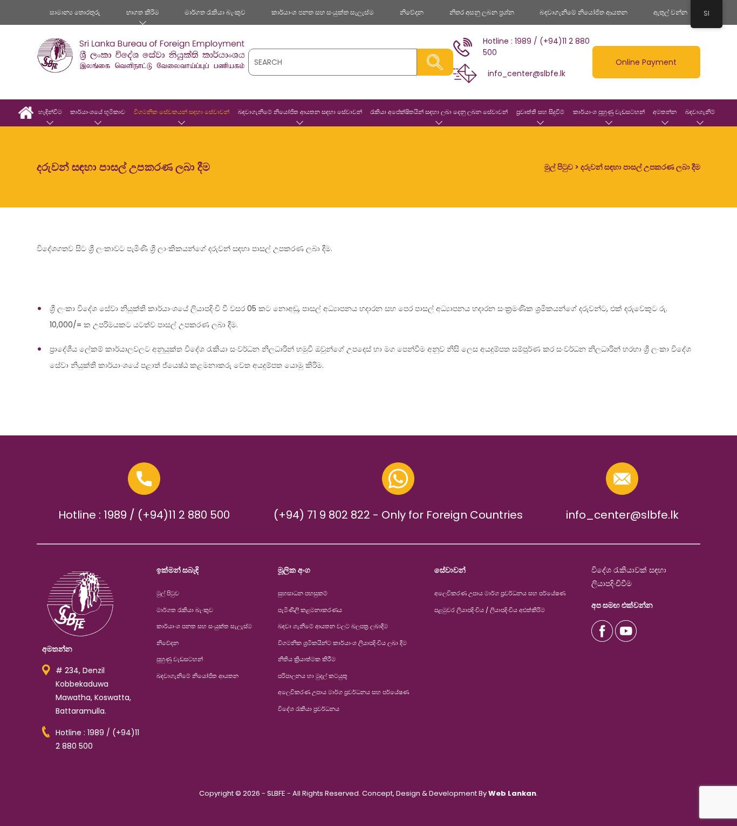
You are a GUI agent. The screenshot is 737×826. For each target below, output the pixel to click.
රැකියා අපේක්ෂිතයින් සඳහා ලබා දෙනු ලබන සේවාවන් (439, 112)
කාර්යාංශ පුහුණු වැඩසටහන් (609, 112)
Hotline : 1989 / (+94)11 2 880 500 (144, 514)
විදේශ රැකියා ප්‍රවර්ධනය (308, 708)
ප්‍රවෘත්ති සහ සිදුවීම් (540, 112)
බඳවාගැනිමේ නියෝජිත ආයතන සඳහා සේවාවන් (300, 112)
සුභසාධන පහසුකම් (302, 593)
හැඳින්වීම (50, 112)
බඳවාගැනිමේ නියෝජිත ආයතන (583, 12)
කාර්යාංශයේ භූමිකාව (97, 112)
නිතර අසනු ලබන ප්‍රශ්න (481, 12)
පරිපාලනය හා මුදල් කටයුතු (312, 675)
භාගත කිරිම (142, 12)
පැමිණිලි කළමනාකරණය (310, 610)
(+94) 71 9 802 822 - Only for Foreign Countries (398, 514)
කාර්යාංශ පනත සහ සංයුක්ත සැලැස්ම (322, 12)
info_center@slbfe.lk (622, 514)
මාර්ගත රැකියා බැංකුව (215, 12)
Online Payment (646, 62)
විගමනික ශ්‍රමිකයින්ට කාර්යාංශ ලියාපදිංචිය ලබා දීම (342, 643)
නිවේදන (412, 12)
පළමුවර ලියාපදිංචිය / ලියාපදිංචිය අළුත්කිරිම (489, 610)
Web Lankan (512, 793)
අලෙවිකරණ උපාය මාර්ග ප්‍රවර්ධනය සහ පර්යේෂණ (343, 692)
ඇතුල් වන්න (670, 12)
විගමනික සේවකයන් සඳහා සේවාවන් (181, 112)
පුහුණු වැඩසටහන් (179, 659)
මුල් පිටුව (25, 112)
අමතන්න (665, 112)
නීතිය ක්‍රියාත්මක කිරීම (307, 659)
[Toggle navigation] (46, 80)
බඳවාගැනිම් (700, 112)
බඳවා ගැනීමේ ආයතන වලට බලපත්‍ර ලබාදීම (333, 626)
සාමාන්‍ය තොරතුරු (75, 12)
